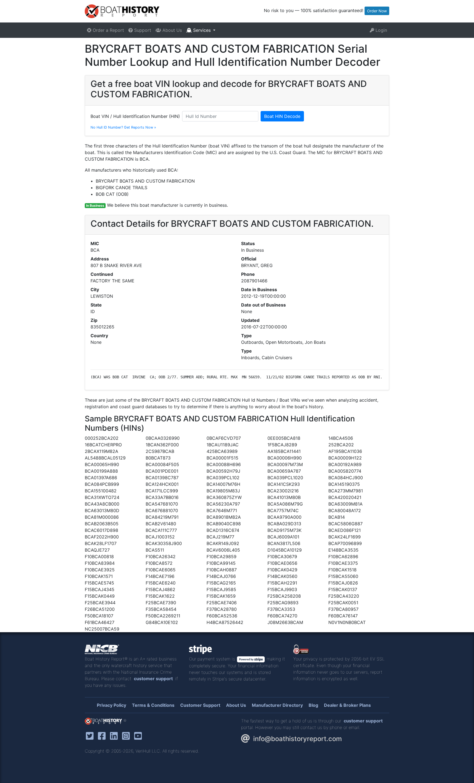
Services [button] (202, 30)
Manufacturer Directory (277, 705)
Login (380, 30)
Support (142, 30)
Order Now (377, 10)
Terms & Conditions (153, 705)
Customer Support (200, 705)
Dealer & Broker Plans (347, 705)
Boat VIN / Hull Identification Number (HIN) (135, 116)
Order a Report (107, 30)
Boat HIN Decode (282, 116)
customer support (153, 678)
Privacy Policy (111, 705)
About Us (171, 30)
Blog (313, 705)
